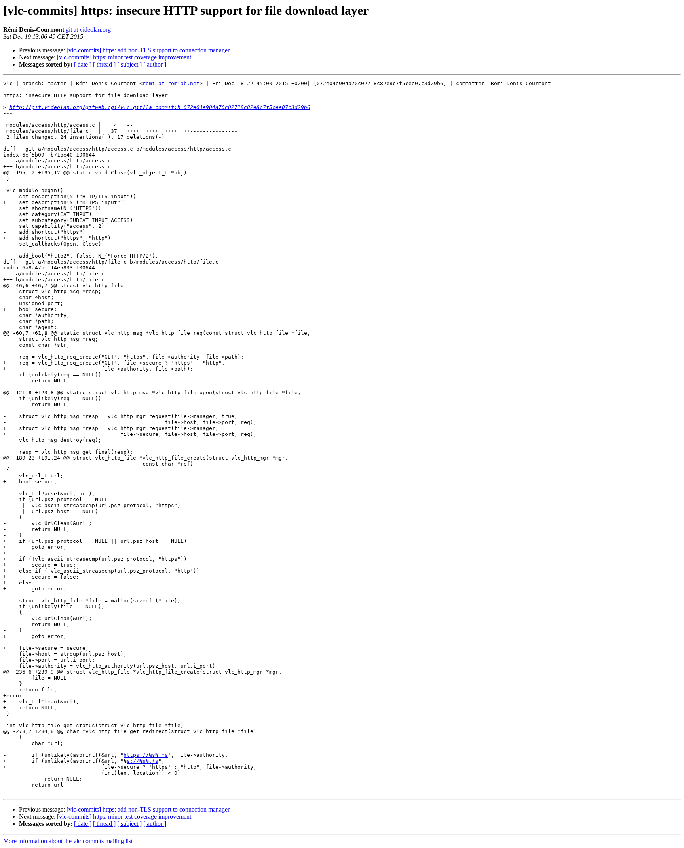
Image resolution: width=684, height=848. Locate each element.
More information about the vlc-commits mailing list (68, 841)
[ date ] (82, 64)
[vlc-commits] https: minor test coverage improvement (124, 57)
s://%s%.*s (142, 761)
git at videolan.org (88, 29)
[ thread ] (104, 64)
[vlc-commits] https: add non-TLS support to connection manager (148, 50)
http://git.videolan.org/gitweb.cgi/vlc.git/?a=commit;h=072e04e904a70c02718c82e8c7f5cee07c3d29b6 (160, 107)
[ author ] (154, 64)
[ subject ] (129, 64)
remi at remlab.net (171, 83)
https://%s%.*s (146, 755)
